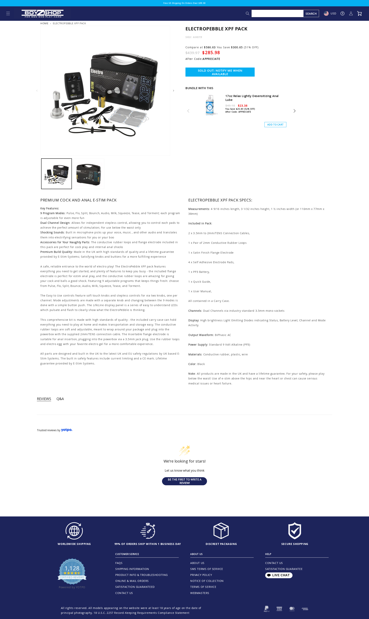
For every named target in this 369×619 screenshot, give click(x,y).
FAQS (118, 563)
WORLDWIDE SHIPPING (74, 544)
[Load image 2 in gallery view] (89, 174)
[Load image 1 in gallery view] (56, 174)
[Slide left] (37, 90)
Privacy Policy (201, 575)
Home (44, 23)
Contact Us (124, 593)
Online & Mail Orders (132, 581)
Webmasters (199, 593)
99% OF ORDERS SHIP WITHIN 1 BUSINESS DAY (148, 544)
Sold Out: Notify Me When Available (220, 72)
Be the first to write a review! (184, 481)
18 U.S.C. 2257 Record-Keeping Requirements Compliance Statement (141, 613)
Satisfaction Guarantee (284, 569)
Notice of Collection (207, 581)
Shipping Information (132, 569)
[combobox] (285, 13)
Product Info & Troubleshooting (141, 575)
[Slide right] (173, 90)
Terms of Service (203, 587)
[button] (8, 13)
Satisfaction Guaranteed (135, 587)
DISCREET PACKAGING (221, 544)
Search (311, 13)
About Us (197, 563)
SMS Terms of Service (206, 569)
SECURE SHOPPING (294, 544)
